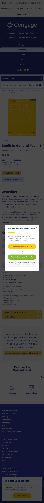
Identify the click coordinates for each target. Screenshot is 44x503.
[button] (37, 227)
